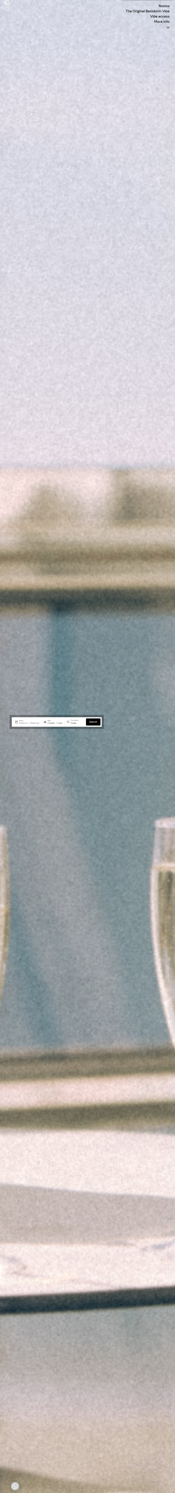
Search (93, 721)
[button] (15, 1486)
